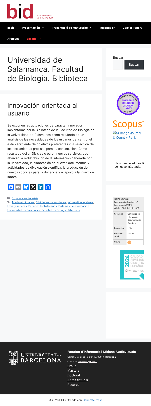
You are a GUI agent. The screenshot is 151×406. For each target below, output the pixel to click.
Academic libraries (23, 202)
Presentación (31, 27)
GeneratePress (92, 400)
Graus (71, 366)
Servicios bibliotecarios (42, 206)
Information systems (80, 202)
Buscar (118, 57)
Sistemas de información (73, 206)
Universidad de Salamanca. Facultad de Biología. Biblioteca (43, 210)
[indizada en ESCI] (128, 118)
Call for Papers (132, 27)
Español (32, 38)
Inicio (11, 27)
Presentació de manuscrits (70, 27)
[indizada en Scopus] (128, 128)
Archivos (13, 38)
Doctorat (73, 375)
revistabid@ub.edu (87, 361)
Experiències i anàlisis (25, 198)
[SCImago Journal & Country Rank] (128, 137)
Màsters (73, 370)
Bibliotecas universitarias (51, 202)
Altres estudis (77, 380)
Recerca (73, 385)
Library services (17, 206)
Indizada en (107, 27)
